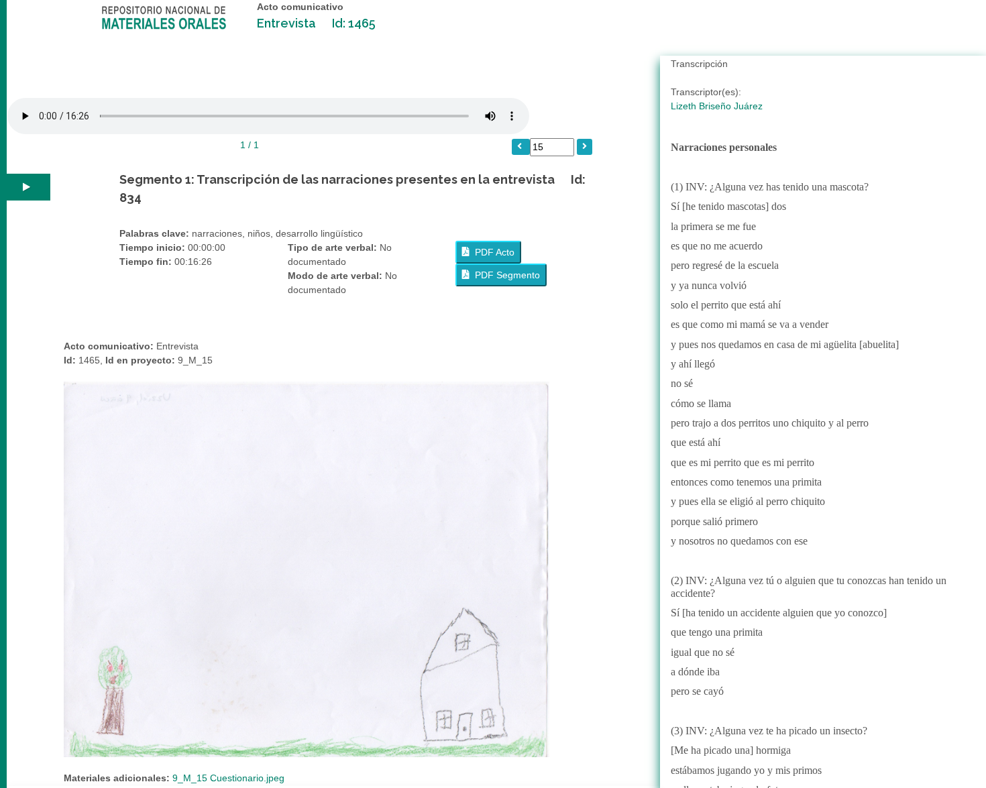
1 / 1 (249, 144)
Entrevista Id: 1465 (316, 23)
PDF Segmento (505, 275)
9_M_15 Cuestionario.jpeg (228, 778)
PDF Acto (492, 252)
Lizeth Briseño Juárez (717, 106)
